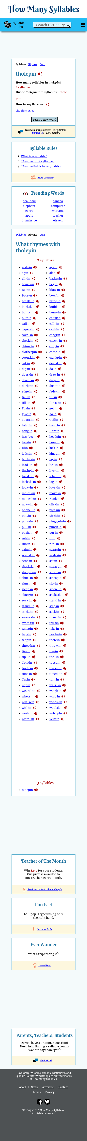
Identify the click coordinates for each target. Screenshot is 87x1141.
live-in (54, 470)
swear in (55, 617)
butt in (26, 318)
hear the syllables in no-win (35, 504)
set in (53, 561)
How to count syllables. (37, 161)
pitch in (54, 516)
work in (27, 713)
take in (54, 629)
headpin (55, 436)
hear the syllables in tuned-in (65, 674)
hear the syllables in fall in (33, 397)
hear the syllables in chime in (37, 346)
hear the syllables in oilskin (62, 504)
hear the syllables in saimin (34, 549)
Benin (26, 290)
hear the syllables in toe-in (62, 657)
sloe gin (27, 595)
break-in (28, 301)
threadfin (28, 645)
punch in (55, 527)
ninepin (27, 790)
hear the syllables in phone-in (38, 510)
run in (26, 544)
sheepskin (29, 572)
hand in (54, 425)
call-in (54, 324)
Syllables (21, 234)
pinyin (26, 516)
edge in (27, 391)
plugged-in (57, 521)
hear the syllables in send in (35, 561)
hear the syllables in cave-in (36, 335)
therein (54, 640)
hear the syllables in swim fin (37, 623)
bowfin (54, 295)
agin (25, 273)
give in (26, 414)
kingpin (54, 453)
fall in (26, 397)
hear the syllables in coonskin (37, 357)
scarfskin (28, 555)
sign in (26, 583)
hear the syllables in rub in (33, 538)
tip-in (26, 657)
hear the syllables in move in (64, 493)
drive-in (28, 380)
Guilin (53, 420)
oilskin (54, 504)
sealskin (55, 555)
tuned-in (55, 674)
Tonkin (27, 662)
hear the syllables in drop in (62, 380)
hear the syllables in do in (59, 369)
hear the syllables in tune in (35, 674)
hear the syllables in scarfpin (64, 549)
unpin (26, 685)
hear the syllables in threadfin (38, 645)
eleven (58, 220)
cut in (26, 363)
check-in (55, 340)
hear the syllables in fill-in (33, 403)
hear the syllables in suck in (62, 612)
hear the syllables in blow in (63, 290)
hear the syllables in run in (33, 544)
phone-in (28, 510)
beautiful (29, 201)
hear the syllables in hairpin (35, 425)
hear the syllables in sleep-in (64, 589)
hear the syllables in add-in (35, 267)
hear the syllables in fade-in (63, 391)
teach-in (55, 634)
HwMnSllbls (43, 9)
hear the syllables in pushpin (36, 533)
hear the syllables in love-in (63, 487)
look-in (27, 487)
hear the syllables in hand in (63, 425)
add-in (27, 267)
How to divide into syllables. (41, 166)
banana (58, 201)
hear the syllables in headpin (64, 436)
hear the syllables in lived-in (36, 476)
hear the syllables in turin (33, 679)
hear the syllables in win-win (37, 702)
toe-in (54, 657)
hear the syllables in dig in (33, 369)
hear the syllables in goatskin (37, 420)
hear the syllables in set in (60, 561)
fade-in (54, 391)
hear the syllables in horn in (62, 442)
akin (52, 273)
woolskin (55, 708)
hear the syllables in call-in (62, 324)
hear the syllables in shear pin (65, 566)
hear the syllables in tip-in (33, 657)
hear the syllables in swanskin (38, 617)
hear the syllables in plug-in (36, 521)
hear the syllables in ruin (58, 538)
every (29, 211)
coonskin (28, 357)
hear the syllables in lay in (60, 459)
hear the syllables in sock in (34, 600)
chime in (28, 346)
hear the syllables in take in (62, 629)
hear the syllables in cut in (33, 363)
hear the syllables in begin (60, 284)
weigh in (55, 691)
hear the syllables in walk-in (64, 685)
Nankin (54, 499)
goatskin (28, 420)
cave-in (27, 335)
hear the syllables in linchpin (36, 470)
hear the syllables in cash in (62, 329)
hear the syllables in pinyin (34, 516)
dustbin (54, 386)
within (26, 708)
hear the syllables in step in (62, 606)
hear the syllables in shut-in (36, 578)
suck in (54, 612)
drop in (54, 380)
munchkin (29, 499)
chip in (54, 346)
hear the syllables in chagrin (63, 335)
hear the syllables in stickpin (36, 612)
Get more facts (43, 929)
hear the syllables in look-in (36, 487)
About (22, 1087)
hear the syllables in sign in (34, 583)
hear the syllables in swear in (64, 617)
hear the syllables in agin (31, 273)
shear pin (55, 566)
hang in (27, 431)
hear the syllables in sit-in (61, 583)
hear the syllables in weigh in (64, 691)
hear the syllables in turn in (62, 679)
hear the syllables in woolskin (65, 708)
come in (54, 352)
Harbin (54, 431)
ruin (52, 538)
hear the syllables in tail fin (62, 623)
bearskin (28, 284)
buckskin (28, 307)
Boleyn (27, 295)
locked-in (29, 482)
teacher (58, 215)
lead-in (27, 465)
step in (54, 606)
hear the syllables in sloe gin (36, 595)
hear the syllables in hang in (35, 431)
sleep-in (55, 589)
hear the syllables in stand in (64, 600)
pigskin (54, 510)
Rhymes (32, 64)
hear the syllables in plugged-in (69, 521)
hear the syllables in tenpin (34, 640)
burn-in (55, 312)
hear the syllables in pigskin (63, 510)
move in (55, 493)
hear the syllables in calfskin (63, 318)
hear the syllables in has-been (38, 436)
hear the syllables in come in (63, 352)
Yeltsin (54, 719)
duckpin (27, 386)
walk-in (55, 685)
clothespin (29, 352)
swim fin (28, 623)
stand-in (28, 606)
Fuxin (26, 408)
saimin (27, 549)
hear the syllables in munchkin (39, 499)
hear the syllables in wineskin (65, 702)
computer (58, 206)
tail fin (54, 623)
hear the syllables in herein (34, 442)
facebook (40, 1102)
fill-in (26, 403)
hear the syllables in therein (63, 640)
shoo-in (55, 572)
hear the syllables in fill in (60, 397)
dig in (26, 369)
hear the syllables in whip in (63, 696)
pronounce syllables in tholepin (47, 104)
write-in (28, 719)
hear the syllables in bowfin (62, 295)
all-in (26, 278)
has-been (28, 436)
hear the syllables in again (60, 267)
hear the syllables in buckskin (37, 307)
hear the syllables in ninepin (36, 790)
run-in (54, 544)
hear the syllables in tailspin (36, 629)
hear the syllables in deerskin (64, 363)
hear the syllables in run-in (62, 544)
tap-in (26, 634)
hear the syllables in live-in (62, 470)
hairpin (27, 425)
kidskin (27, 453)
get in (53, 408)
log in (53, 482)
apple (29, 215)
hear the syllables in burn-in (64, 312)
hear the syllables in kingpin (63, 453)
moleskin (28, 493)
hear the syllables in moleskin (38, 493)
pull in (26, 527)
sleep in (27, 589)
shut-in (27, 578)
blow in (54, 290)
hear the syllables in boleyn (35, 295)
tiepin (53, 651)
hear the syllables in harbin (62, 431)
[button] (68, 25)
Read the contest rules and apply (43, 889)
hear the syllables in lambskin (38, 459)
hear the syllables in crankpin (65, 357)
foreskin (55, 403)
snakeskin (56, 595)
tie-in (26, 651)
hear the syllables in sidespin (64, 578)
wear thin (28, 691)
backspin (55, 278)
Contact (63, 1087)
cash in (54, 329)
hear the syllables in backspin (65, 278)
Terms (37, 1092)
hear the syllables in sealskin (64, 555)
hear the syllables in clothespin (40, 352)
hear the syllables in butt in (34, 318)
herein (26, 442)
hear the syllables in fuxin (33, 408)
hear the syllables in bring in (63, 301)
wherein (27, 696)
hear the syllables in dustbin (63, 386)
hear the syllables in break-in (37, 301)
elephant (29, 206)
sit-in (53, 583)
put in (53, 532)
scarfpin (55, 549)
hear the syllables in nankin (62, 499)
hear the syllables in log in (60, 482)
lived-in (28, 476)
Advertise (48, 1087)
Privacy (49, 1092)
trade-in (55, 668)
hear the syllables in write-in (37, 719)
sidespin (55, 578)
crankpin (55, 357)
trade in (27, 668)
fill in (53, 397)
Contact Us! (46, 1060)
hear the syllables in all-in (33, 278)
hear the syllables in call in (33, 324)
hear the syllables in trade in (36, 668)
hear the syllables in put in (61, 533)
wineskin (55, 702)
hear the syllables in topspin (63, 662)
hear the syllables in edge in (35, 391)
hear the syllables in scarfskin (37, 555)
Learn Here (44, 965)
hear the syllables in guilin (61, 420)
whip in (54, 696)
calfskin (54, 318)
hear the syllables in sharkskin (38, 566)
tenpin (26, 640)
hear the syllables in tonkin (35, 662)
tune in (27, 674)
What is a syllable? (34, 156)
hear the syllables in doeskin (36, 374)
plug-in (27, 521)
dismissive (29, 220)
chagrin (54, 335)
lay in (53, 459)
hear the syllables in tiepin (61, 651)
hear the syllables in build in (63, 307)
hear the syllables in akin (58, 273)
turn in (54, 679)
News (34, 1087)
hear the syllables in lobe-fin (64, 476)
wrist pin (55, 713)
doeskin (27, 374)
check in (27, 340)
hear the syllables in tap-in (34, 634)
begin (53, 284)
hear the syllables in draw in (63, 374)
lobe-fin (55, 476)
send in (27, 561)
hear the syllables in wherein (36, 696)
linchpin (28, 470)
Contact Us (37, 133)
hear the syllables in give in (34, 414)
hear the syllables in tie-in (33, 651)
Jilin (25, 448)
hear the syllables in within (34, 708)
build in (54, 307)
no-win (27, 504)
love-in (54, 487)
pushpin (27, 532)
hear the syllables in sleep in (36, 589)
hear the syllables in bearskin (37, 284)
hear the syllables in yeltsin (62, 719)
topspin (54, 662)
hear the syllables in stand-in (37, 606)
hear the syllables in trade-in (64, 668)
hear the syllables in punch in (64, 527)
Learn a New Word (44, 119)
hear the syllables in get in (60, 408)
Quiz (42, 64)
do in (52, 369)
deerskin (55, 363)
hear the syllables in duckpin (36, 386)
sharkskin (28, 566)
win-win (28, 702)
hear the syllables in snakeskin (66, 595)
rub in (26, 538)
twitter (47, 1102)
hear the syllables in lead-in (35, 465)
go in (52, 414)
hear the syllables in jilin (31, 448)
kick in (53, 448)
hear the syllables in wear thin (38, 691)
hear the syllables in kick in (61, 448)
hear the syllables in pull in (34, 527)
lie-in (53, 465)
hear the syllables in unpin (33, 685)
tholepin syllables (40, 74)
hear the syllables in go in (59, 414)
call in (26, 324)
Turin (26, 679)
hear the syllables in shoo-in (64, 572)
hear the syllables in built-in (36, 312)
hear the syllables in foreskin (64, 403)
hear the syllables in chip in (62, 346)
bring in (54, 301)
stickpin (27, 612)
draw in (54, 374)
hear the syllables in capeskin (37, 329)
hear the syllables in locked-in (39, 482)
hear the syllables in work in (35, 713)
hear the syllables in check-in (65, 340)
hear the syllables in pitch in (63, 516)
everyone (57, 211)
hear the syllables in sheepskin (39, 572)
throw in (55, 645)
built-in (27, 312)
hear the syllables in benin (33, 290)
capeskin (28, 329)
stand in (55, 600)
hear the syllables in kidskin (35, 453)
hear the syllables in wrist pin (65, 713)
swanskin (28, 617)
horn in (54, 442)
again (53, 267)
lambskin (28, 459)
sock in (27, 600)
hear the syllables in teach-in (65, 634)
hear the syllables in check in (36, 340)
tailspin (27, 629)
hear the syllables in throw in (64, 645)
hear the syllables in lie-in (61, 465)
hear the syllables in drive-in (37, 380)
